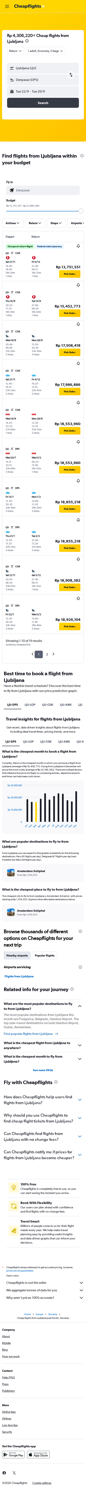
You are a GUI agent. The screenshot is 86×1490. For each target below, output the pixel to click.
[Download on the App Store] (38, 1454)
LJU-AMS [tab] (66, 704)
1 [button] (38, 654)
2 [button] (47, 654)
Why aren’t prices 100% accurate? (30, 1298)
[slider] (80, 210)
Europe (39, 1314)
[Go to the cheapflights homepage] (29, 6)
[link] (14, 1472)
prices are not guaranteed (19, 1270)
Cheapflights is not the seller (26, 1283)
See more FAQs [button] (43, 1070)
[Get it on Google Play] (13, 1454)
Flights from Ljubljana (19, 976)
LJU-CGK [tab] (47, 704)
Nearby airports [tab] (17, 955)
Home (27, 1314)
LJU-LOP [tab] (30, 704)
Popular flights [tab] (44, 955)
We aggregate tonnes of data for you (31, 1290)
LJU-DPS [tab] (12, 704)
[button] (7, 6)
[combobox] (47, 190)
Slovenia (52, 1314)
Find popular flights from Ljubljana (28, 1034)
